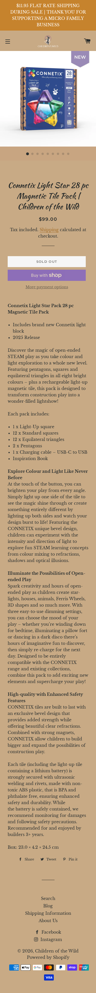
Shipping (49, 229)
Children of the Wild (57, 950)
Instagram (50, 939)
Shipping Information (48, 913)
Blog (48, 905)
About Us (48, 920)
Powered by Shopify (48, 957)
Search (48, 898)
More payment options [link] (47, 287)
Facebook (50, 932)
